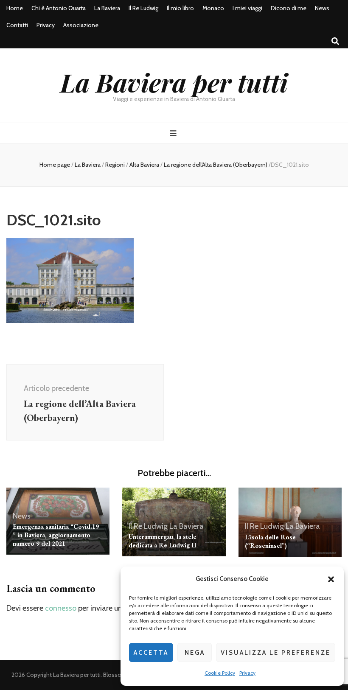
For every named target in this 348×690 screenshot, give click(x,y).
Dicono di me (288, 8)
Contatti (17, 25)
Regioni (115, 164)
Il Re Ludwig (143, 8)
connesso (60, 608)
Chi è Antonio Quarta (58, 8)
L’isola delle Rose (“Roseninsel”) (270, 541)
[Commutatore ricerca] (335, 41)
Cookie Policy (220, 673)
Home (14, 8)
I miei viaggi (247, 8)
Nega (195, 652)
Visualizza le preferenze (276, 652)
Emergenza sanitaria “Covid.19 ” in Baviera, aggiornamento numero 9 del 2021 (56, 534)
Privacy (247, 673)
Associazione (80, 25)
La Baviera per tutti (174, 82)
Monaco (213, 8)
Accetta (151, 652)
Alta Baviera (144, 164)
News (322, 8)
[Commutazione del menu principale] (174, 133)
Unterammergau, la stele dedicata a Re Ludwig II (162, 541)
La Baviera (107, 8)
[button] (331, 579)
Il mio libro (180, 8)
